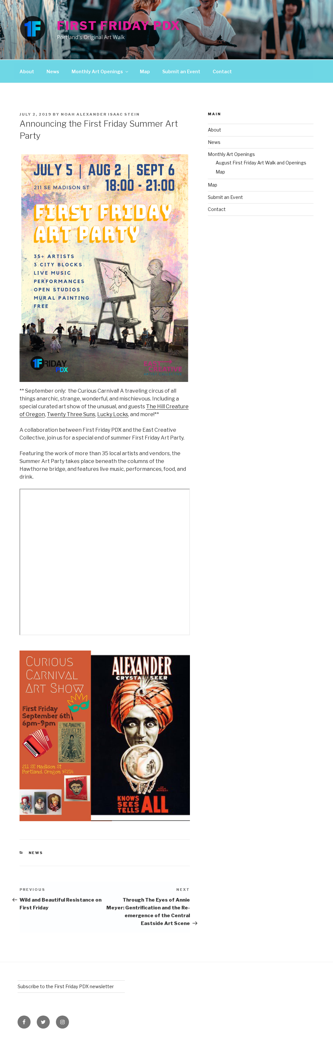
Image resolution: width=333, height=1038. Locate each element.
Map (145, 71)
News (53, 71)
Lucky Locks (112, 414)
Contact (222, 71)
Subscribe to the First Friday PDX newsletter (66, 986)
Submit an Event (181, 71)
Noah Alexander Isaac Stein (100, 114)
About (27, 71)
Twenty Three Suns (71, 414)
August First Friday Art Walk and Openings (261, 162)
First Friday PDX (119, 26)
